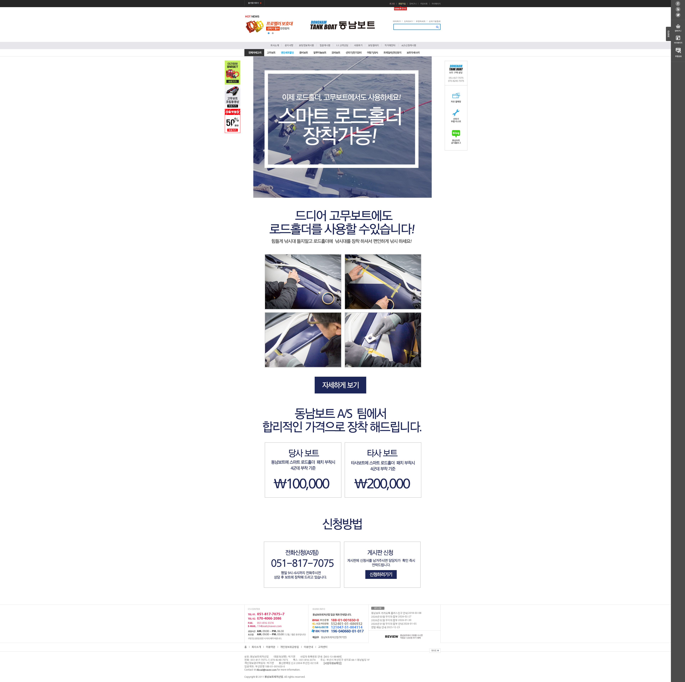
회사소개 (274, 45)
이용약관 (270, 647)
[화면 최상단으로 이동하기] (435, 650)
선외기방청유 (435, 21)
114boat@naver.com (265, 669)
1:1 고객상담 (342, 45)
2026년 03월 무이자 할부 (384, 616)
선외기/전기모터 (353, 52)
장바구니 (413, 4)
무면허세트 (421, 21)
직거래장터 (390, 45)
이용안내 (308, 647)
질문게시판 (325, 45)
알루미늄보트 (319, 52)
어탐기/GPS (372, 52)
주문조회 (423, 4)
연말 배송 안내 (378, 627)
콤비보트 (303, 52)
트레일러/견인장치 (392, 52)
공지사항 (289, 45)
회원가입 (402, 4)
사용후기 (358, 45)
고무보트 (271, 52)
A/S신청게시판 (409, 45)
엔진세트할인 (287, 52)
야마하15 (397, 21)
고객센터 (322, 647)
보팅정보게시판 (306, 45)
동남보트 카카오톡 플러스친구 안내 (389, 613)
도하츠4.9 (408, 21)
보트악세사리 (413, 52)
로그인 (392, 4)
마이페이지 (436, 4)
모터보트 (336, 52)
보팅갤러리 (373, 45)
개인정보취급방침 (289, 647)
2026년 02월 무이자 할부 (384, 620)
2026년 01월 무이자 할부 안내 (387, 624)
